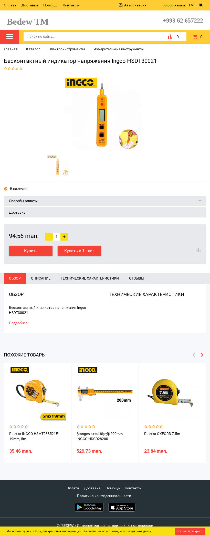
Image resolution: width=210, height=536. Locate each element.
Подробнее (18, 323)
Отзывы (136, 278)
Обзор (15, 278)
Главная (11, 49)
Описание (40, 278)
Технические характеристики (90, 278)
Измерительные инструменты (118, 49)
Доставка (30, 5)
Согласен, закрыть (190, 531)
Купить (31, 250)
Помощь (50, 5)
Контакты (71, 5)
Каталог (33, 49)
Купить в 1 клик (79, 250)
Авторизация (135, 5)
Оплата (10, 5)
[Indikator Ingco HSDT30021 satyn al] (103, 113)
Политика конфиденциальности (104, 496)
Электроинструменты (66, 49)
